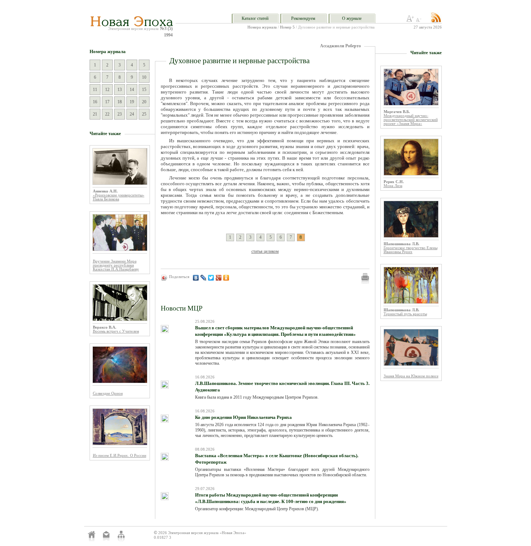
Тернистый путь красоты (405, 314)
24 (132, 114)
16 (95, 101)
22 (107, 114)
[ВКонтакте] (196, 277)
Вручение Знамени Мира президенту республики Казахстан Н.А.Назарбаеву (116, 265)
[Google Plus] (219, 277)
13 (119, 89)
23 (119, 114)
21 (95, 114)
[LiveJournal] (203, 277)
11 (95, 89)
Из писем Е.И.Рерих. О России (119, 456)
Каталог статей (255, 18)
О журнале (352, 18)
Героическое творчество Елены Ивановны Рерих (410, 250)
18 (119, 101)
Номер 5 (287, 27)
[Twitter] (211, 277)
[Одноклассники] (226, 277)
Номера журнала (262, 27)
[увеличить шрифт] (410, 20)
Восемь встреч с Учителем (116, 331)
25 (144, 114)
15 (144, 89)
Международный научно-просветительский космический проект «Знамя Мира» (411, 120)
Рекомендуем (303, 18)
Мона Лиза (393, 186)
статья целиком (265, 251)
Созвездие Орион (108, 393)
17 (107, 101)
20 (144, 101)
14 (132, 89)
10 (144, 77)
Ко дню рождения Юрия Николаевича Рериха (243, 417)
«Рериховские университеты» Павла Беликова (118, 197)
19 (132, 101)
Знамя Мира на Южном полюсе (411, 376)
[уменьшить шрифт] (420, 20)
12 (107, 89)
